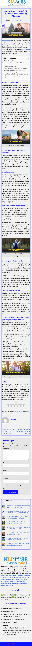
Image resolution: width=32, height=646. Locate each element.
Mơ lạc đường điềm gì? (10, 61)
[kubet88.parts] (16, 3)
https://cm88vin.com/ (8, 583)
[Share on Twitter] (14, 405)
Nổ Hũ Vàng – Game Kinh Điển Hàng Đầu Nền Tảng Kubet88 (17, 533)
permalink (15, 412)
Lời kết (6, 78)
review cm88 (10, 579)
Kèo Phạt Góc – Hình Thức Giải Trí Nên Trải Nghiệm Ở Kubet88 (17, 517)
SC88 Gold (27, 575)
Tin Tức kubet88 (16, 9)
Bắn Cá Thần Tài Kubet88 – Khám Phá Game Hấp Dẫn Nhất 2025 (18, 528)
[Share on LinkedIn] (23, 405)
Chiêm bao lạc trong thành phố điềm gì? (16, 68)
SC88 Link (22, 577)
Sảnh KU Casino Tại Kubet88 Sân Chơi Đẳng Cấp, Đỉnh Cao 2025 (18, 544)
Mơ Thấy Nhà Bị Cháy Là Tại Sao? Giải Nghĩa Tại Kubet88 (23, 431)
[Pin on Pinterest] (20, 405)
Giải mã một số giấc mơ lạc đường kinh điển (15, 64)
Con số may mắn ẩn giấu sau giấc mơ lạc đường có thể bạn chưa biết (16, 75)
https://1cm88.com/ (21, 583)
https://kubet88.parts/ (15, 608)
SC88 (10, 575)
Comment (6, 448)
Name (5, 463)
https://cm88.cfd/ (20, 581)
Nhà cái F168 (5, 585)
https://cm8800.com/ (7, 581)
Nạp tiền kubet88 (6, 597)
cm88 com (5, 575)
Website (5, 478)
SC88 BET (4, 577)
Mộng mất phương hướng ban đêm (15, 70)
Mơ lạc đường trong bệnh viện (14, 72)
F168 (11, 585)
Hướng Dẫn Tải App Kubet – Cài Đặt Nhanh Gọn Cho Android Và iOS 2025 (18, 511)
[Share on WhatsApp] (8, 405)
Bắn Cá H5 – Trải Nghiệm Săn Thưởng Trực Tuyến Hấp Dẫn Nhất (18, 506)
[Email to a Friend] (17, 405)
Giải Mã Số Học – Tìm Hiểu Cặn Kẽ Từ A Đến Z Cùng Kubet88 (8, 431)
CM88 (29, 573)
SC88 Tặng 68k (18, 575)
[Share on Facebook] (11, 405)
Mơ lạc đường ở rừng (11, 66)
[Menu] (2, 3)
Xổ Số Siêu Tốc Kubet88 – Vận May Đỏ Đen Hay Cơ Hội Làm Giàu (18, 538)
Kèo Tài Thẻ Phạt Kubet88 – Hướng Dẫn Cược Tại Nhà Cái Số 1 (17, 522)
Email (5, 470)
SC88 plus (15, 577)
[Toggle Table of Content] (27, 58)
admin (24, 20)
